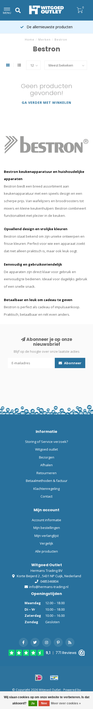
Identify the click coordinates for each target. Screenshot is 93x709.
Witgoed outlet (46, 449)
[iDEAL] (38, 678)
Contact (46, 496)
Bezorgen (46, 457)
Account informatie (46, 520)
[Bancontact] (54, 678)
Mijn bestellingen (46, 527)
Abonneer (72, 363)
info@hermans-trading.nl (48, 586)
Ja (33, 703)
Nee (44, 703)
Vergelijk (46, 543)
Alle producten (46, 551)
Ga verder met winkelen (46, 102)
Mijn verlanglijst (46, 535)
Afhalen (46, 465)
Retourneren (46, 473)
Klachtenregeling (46, 488)
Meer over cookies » (66, 703)
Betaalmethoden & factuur (46, 480)
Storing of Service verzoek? (46, 441)
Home (29, 39)
